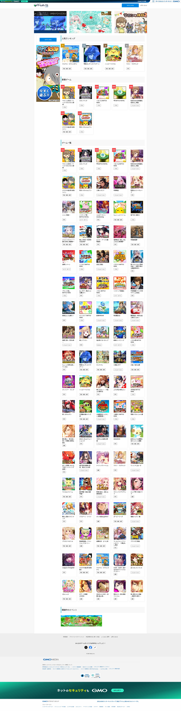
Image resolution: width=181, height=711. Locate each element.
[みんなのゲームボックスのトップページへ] (41, 5)
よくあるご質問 (105, 637)
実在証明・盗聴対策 (46, 668)
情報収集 (101, 706)
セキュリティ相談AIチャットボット (101, 666)
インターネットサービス (47, 706)
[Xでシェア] (85, 647)
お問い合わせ (143, 5)
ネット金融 (107, 706)
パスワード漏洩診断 (76, 666)
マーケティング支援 (87, 706)
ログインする (130, 5)
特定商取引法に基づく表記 (93, 637)
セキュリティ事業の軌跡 (114, 668)
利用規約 (65, 637)
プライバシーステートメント (76, 637)
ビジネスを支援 (70, 706)
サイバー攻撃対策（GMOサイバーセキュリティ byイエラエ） (66, 668)
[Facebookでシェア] (90, 647)
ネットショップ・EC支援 (60, 706)
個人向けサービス (121, 706)
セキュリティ (78, 706)
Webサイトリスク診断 (87, 666)
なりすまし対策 (104, 668)
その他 (128, 706)
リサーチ (95, 706)
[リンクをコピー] (95, 647)
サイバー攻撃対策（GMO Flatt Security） (90, 668)
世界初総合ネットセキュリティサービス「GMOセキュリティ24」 (56, 666)
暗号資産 (113, 706)
